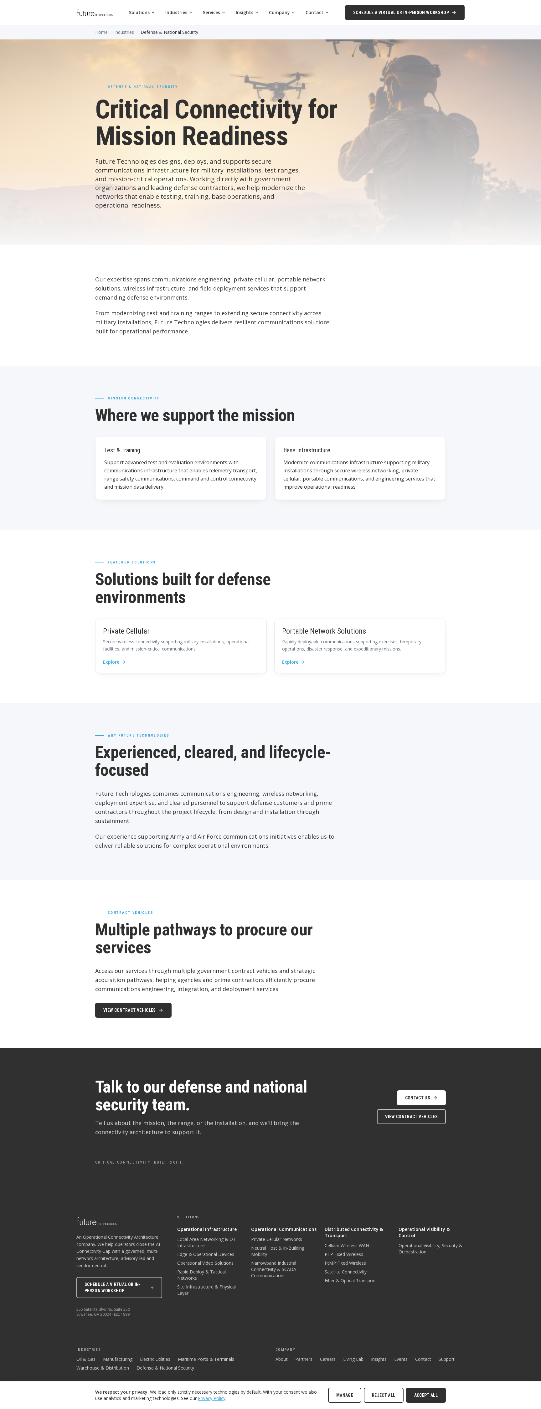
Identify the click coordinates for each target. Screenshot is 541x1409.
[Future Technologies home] (94, 12)
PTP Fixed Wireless (344, 1254)
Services (211, 12)
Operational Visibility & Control (424, 1232)
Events (401, 1359)
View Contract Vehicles (129, 1010)
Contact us (417, 1097)
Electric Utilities (155, 1359)
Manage (344, 1395)
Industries (176, 12)
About (282, 1359)
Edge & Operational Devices (205, 1254)
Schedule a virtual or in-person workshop (401, 12)
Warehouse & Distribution (102, 1368)
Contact (314, 12)
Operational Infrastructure (207, 1229)
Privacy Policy (211, 1398)
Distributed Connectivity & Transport (354, 1232)
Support (447, 1359)
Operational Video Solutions (205, 1263)
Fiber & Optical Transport (350, 1280)
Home (101, 32)
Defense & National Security (165, 1368)
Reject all (383, 1395)
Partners (303, 1359)
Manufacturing (117, 1359)
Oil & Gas (85, 1359)
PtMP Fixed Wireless (345, 1263)
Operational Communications (284, 1229)
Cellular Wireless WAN (347, 1245)
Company (279, 12)
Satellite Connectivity (346, 1272)
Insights (244, 12)
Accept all (426, 1395)
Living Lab (353, 1359)
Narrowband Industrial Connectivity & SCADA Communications (273, 1269)
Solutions (139, 12)
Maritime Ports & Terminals (206, 1359)
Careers (328, 1359)
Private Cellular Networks (276, 1239)
